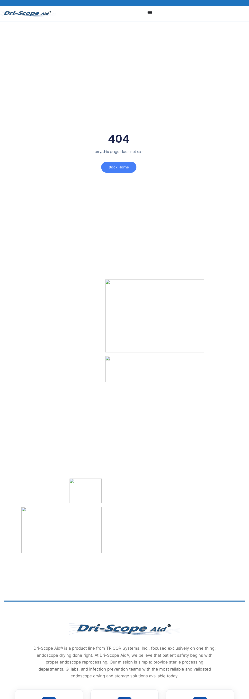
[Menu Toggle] (149, 12)
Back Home (119, 167)
